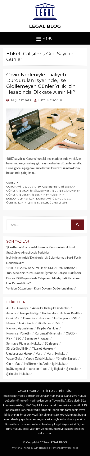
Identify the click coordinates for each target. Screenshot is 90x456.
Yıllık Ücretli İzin (54, 202)
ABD (9, 308)
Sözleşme (51, 343)
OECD (70, 333)
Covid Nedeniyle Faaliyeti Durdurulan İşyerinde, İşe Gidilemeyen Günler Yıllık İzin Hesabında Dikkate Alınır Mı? (41, 83)
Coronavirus (16, 186)
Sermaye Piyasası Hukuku (23, 343)
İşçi (54, 190)
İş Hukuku (59, 363)
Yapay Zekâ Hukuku (39, 358)
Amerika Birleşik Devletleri (50, 308)
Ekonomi (44, 318)
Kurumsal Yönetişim (48, 333)
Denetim (29, 318)
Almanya (22, 308)
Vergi (39, 353)
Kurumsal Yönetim (18, 333)
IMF (57, 323)
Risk (9, 338)
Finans (10, 323)
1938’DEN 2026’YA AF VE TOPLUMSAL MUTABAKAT (41, 268)
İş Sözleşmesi (40, 190)
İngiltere (30, 363)
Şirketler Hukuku (18, 373)
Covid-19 (34, 186)
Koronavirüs (46, 198)
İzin (32, 198)
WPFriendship (42, 447)
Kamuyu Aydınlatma (19, 328)
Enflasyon (61, 318)
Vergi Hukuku (56, 353)
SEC (18, 338)
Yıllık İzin (32, 202)
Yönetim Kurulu (66, 358)
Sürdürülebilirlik (17, 348)
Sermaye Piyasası (37, 338)
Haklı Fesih (26, 323)
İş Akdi (24, 190)
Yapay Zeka (14, 358)
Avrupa (11, 313)
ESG (74, 318)
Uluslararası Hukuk (19, 353)
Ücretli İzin (15, 202)
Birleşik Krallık (70, 313)
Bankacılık (49, 313)
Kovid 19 (64, 198)
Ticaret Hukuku (42, 348)
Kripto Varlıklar (47, 328)
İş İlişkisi (57, 368)
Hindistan (44, 323)
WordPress (71, 447)
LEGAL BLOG (45, 26)
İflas (17, 363)
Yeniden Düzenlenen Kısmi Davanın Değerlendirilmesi (41, 288)
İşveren (25, 194)
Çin (8, 363)
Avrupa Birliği (29, 313)
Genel (10, 182)
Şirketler (72, 368)
